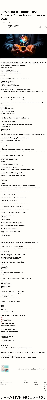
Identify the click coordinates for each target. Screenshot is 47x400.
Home (45, 382)
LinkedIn (35, 382)
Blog (44, 388)
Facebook (36, 384)
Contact (45, 390)
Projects (45, 384)
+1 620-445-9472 (3, 384)
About (45, 386)
